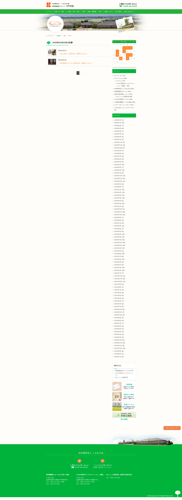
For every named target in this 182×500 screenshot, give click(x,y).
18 (131, 55)
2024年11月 (118, 178)
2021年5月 (117, 295)
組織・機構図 (92, 11)
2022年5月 (117, 262)
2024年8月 (117, 187)
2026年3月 (117, 134)
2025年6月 (117, 159)
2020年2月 (117, 337)
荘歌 (83, 11)
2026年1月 (117, 139)
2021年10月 (118, 281)
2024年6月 (117, 192)
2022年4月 (117, 265)
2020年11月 (118, 312)
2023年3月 (117, 234)
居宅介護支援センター (121, 94)
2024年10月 (118, 181)
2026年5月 (117, 128)
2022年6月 (117, 259)
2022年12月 (118, 242)
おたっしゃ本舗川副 (122, 96)
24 (127, 58)
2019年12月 (118, 343)
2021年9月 (117, 284)
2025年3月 (117, 167)
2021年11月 (118, 278)
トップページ (50, 35)
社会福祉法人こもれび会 (122, 88)
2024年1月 (117, 206)
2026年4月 (117, 131)
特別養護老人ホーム (120, 91)
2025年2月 (117, 170)
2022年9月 (117, 251)
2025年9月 (117, 150)
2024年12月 (118, 175)
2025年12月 (118, 142)
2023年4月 (117, 231)
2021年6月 (117, 292)
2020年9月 (117, 317)
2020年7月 (117, 323)
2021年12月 (118, 276)
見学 (100, 11)
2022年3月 (117, 267)
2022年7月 (117, 256)
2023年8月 (117, 220)
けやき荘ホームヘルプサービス (124, 107)
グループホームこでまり (122, 105)
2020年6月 (117, 326)
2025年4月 (117, 164)
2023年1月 (117, 240)
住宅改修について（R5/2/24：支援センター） (76, 63)
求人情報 (118, 11)
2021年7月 (117, 290)
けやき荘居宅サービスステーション (124, 374)
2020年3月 (117, 334)
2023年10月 (118, 214)
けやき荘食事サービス (121, 99)
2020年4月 (117, 331)
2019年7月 (117, 356)
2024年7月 (117, 189)
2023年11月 (118, 212)
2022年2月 (117, 270)
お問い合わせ (128, 11)
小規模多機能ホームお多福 (122, 102)
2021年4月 (117, 298)
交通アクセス (108, 11)
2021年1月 (117, 306)
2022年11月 (118, 245)
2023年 (59, 35)
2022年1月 (117, 273)
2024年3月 (117, 201)
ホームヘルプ (118, 75)
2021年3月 (117, 301)
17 (127, 55)
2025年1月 (117, 173)
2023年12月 (118, 209)
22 (121, 58)
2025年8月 (117, 153)
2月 (65, 35)
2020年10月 (118, 315)
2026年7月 (117, 123)
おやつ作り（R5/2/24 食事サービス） (74, 53)
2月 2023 (124, 41)
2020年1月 (117, 340)
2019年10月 (118, 348)
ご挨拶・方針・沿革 (73, 11)
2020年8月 (117, 320)
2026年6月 (117, 125)
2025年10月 (118, 148)
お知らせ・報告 (59, 11)
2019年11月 (118, 345)
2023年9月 (117, 217)
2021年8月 (117, 287)
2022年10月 (118, 248)
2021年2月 (117, 304)
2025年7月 (117, 156)
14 (117, 55)
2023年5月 (117, 228)
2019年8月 (117, 354)
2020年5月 (117, 329)
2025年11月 (118, 145)
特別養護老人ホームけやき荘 (124, 370)
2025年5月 (117, 162)
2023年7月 (117, 223)
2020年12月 (118, 309)
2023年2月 (117, 237)
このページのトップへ (172, 428)
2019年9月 (117, 351)
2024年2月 (117, 203)
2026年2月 (117, 136)
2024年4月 (117, 198)
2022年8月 (117, 253)
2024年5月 (117, 195)
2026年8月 (117, 120)
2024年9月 (117, 184)
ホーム (49, 11)
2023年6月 (117, 226)
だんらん (119, 80)
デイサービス (118, 78)
